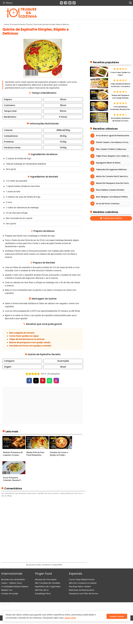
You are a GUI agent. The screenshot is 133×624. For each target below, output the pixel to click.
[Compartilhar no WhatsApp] (49, 380)
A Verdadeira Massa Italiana (14, 586)
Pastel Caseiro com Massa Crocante (113, 142)
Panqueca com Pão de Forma (83, 593)
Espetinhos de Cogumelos (48, 586)
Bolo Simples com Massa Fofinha (112, 197)
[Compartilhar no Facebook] (29, 380)
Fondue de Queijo (9, 593)
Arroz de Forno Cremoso (108, 203)
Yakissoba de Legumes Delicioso (111, 169)
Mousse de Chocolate (45, 579)
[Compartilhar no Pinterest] (42, 380)
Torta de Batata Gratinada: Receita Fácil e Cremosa (120, 109)
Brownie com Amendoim (13, 579)
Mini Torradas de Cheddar (47, 583)
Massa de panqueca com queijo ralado (29, 342)
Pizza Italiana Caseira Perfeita (110, 190)
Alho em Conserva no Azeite (83, 583)
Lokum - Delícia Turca (11, 583)
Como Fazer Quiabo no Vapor (120, 73)
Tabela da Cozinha (112, 218)
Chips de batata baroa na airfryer (27, 339)
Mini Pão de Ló (42, 590)
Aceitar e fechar (117, 616)
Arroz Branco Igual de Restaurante (112, 135)
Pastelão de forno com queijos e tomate (30, 345)
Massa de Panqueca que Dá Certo (112, 183)
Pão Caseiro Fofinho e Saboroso (111, 149)
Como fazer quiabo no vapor (24, 336)
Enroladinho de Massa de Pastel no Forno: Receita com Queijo (120, 120)
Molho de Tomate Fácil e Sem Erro (112, 176)
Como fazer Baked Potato (82, 579)
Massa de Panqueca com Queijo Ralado (120, 96)
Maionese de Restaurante (81, 590)
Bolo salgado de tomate (21, 332)
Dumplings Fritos (43, 593)
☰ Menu (7, 2)
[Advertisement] (42, 405)
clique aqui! (70, 618)
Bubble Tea (6, 590)
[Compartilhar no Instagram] (56, 380)
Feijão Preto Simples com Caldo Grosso (114, 156)
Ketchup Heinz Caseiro (80, 586)
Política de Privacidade (12, 610)
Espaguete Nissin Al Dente (108, 162)
